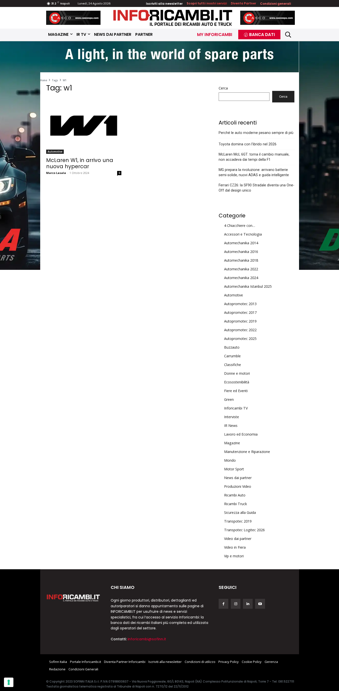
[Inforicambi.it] (173, 17)
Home (43, 80)
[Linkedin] (248, 604)
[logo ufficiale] (73, 597)
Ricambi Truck (235, 503)
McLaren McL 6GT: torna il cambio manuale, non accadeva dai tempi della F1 (254, 157)
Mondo (230, 460)
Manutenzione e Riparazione (247, 451)
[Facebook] (223, 604)
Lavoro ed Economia (241, 434)
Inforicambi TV (236, 408)
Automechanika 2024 (241, 277)
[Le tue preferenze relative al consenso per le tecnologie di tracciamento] (8, 682)
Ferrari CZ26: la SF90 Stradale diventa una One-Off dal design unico (256, 187)
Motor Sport (234, 469)
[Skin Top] (169, 57)
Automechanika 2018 (241, 260)
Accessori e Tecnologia (243, 234)
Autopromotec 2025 (240, 338)
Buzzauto (231, 347)
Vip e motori (234, 556)
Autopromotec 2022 (240, 329)
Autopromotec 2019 (240, 321)
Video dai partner (237, 538)
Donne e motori (237, 373)
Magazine (232, 443)
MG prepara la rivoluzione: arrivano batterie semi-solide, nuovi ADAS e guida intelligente (254, 172)
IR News (230, 425)
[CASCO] (73, 18)
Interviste (231, 416)
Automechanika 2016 (241, 251)
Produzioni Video (237, 486)
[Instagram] (235, 604)
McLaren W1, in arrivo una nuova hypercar (79, 163)
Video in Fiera (235, 547)
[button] (288, 34)
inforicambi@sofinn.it (147, 639)
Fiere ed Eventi (236, 390)
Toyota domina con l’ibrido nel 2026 (247, 144)
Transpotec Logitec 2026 (244, 530)
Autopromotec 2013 (240, 303)
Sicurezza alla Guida (240, 512)
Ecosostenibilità (236, 382)
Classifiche (232, 364)
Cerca (223, 88)
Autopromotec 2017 (240, 312)
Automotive (55, 151)
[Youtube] (260, 604)
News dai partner (238, 477)
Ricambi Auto (234, 495)
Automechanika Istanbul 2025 (248, 286)
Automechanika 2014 (241, 243)
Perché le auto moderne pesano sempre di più (256, 133)
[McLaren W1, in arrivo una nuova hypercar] (83, 125)
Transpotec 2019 (238, 521)
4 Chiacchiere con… (239, 225)
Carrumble (232, 356)
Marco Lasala (56, 173)
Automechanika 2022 (241, 269)
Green (229, 399)
